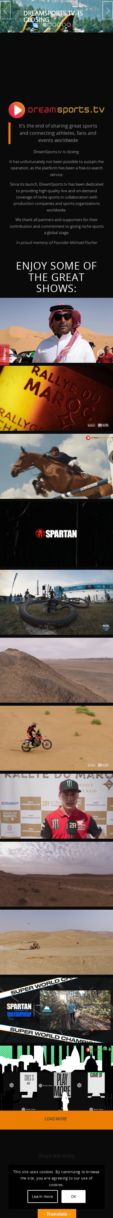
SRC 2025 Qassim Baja (43, 315)
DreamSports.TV (23, 354)
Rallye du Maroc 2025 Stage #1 (45, 863)
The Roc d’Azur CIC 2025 (48, 587)
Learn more (42, 1196)
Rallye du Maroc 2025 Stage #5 (45, 659)
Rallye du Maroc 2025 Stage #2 (45, 795)
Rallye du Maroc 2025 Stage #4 (45, 727)
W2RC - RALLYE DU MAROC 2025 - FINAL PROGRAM (49, 387)
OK (73, 1196)
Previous (5, 10)
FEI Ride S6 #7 (30, 451)
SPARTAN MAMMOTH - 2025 (51, 995)
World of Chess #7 (40, 1063)
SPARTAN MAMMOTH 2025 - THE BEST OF (51, 523)
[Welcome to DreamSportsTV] (56, 110)
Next (107, 10)
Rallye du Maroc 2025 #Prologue (45, 931)
